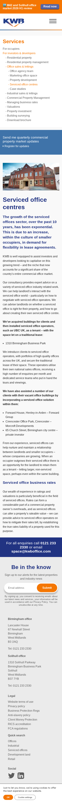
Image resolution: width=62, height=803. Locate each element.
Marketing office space (23, 75)
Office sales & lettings (20, 66)
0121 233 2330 (22, 648)
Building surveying (18, 115)
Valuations (13, 106)
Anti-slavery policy (19, 715)
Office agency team (21, 71)
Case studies (18, 88)
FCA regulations (18, 728)
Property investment (19, 111)
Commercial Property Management (28, 97)
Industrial (13, 745)
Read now (49, 6)
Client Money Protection (22, 719)
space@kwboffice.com (31, 551)
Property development (23, 80)
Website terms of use (20, 701)
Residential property (19, 57)
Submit (47, 587)
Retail (11, 759)
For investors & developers (19, 53)
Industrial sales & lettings (22, 93)
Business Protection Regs (24, 710)
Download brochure (19, 120)
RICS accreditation (19, 724)
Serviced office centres (24, 84)
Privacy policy (16, 706)
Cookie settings (25, 797)
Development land (19, 754)
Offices (12, 741)
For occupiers (11, 48)
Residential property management (27, 62)
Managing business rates (22, 102)
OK (8, 797)
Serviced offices (17, 750)
